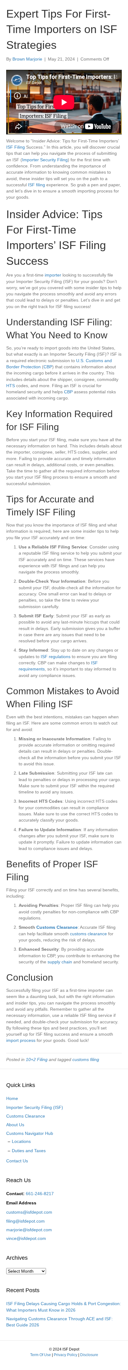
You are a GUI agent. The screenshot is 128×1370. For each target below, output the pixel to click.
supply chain (60, 961)
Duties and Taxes (29, 1150)
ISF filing (36, 184)
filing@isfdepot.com (25, 1221)
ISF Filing (15, 147)
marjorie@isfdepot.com (29, 1229)
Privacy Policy (65, 1355)
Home (12, 1098)
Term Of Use (40, 1355)
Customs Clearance (57, 927)
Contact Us (17, 1160)
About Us (15, 1124)
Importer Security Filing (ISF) (34, 1107)
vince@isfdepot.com (26, 1238)
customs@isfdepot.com (29, 1212)
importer (53, 275)
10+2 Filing (37, 1059)
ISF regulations (56, 656)
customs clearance (88, 933)
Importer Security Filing (45, 159)
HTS (10, 385)
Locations (21, 1141)
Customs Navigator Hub (29, 1133)
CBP (47, 366)
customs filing (85, 1059)
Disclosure (89, 1355)
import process (20, 1040)
